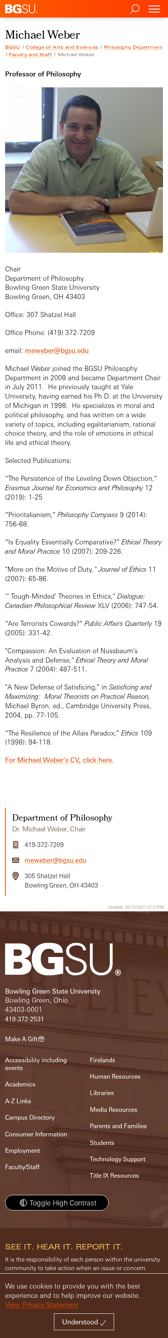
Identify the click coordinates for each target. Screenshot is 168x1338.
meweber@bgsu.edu (57, 350)
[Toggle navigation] (154, 9)
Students (102, 1143)
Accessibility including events (36, 1064)
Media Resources (114, 1109)
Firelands (102, 1060)
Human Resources (115, 1076)
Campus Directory (30, 1117)
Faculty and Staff (31, 54)
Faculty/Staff (22, 1167)
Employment (22, 1150)
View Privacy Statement (42, 1305)
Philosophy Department (133, 47)
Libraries (102, 1093)
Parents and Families (118, 1126)
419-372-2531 (24, 1019)
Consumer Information (36, 1134)
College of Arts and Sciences (62, 47)
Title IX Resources (114, 1175)
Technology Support (117, 1159)
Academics (20, 1084)
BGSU (12, 47)
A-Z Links (18, 1101)
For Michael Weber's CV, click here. (59, 760)
